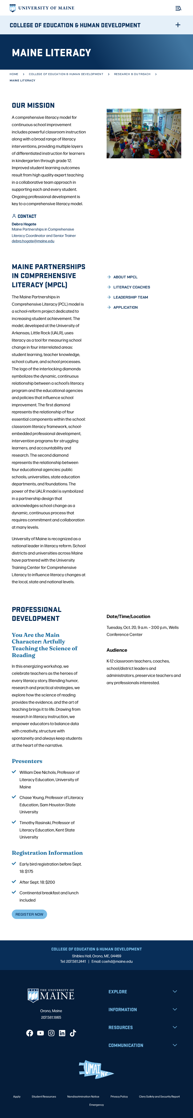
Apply (16, 1096)
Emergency (96, 1104)
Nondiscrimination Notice (83, 1096)
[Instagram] (51, 1033)
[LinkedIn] (62, 1033)
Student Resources (44, 1096)
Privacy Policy (119, 1096)
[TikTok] (72, 1033)
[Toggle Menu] (178, 8)
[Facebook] (29, 1033)
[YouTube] (40, 1033)
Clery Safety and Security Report (159, 1096)
